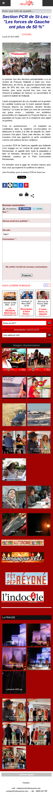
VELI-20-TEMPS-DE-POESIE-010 (38, 742)
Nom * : (5, 212)
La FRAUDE (8, 617)
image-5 (39, 531)
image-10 (14, 531)
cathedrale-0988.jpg (39, 666)
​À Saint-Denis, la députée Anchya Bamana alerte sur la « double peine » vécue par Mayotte (43, 311)
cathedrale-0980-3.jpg (14, 666)
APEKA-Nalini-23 (14, 504)
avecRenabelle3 (14, 394)
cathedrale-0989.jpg (14, 642)
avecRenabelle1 (38, 394)
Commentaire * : (9, 239)
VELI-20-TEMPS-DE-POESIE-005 (14, 450)
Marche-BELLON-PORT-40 (14, 476)
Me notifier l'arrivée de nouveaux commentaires (26, 267)
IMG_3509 (39, 422)
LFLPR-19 (39, 367)
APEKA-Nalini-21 (39, 504)
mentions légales (26, 774)
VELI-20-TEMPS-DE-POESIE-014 (14, 765)
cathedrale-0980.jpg (39, 642)
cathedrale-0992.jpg (14, 689)
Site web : (6, 230)
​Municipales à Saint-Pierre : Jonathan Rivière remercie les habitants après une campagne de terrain (26, 311)
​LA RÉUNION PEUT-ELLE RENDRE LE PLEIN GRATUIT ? (10, 310)
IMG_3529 (14, 422)
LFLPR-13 (14, 367)
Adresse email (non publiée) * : (15, 221)
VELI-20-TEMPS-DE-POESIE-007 (38, 718)
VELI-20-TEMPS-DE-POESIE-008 (14, 742)
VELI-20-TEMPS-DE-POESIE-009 (38, 450)
